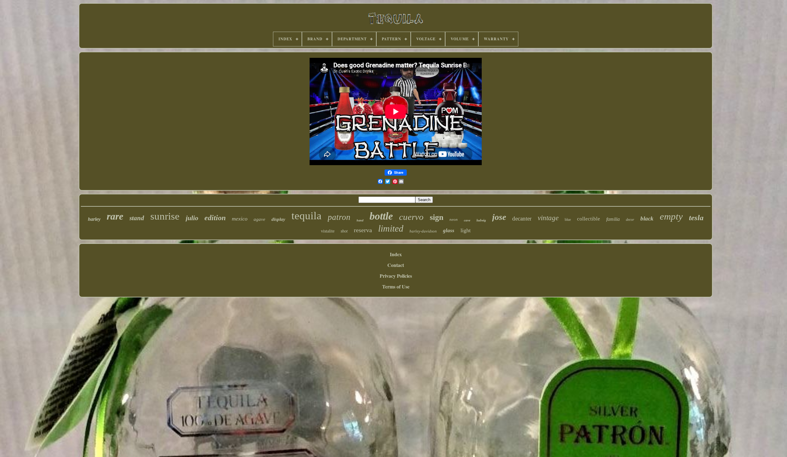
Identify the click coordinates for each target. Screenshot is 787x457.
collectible (588, 219)
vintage (548, 218)
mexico (239, 219)
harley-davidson (423, 231)
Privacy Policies (396, 275)
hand (360, 220)
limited (390, 228)
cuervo (411, 217)
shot (344, 231)
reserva (363, 230)
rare (115, 216)
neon (453, 219)
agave (259, 219)
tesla (696, 217)
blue (568, 219)
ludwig (481, 220)
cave (467, 220)
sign (436, 217)
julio (192, 218)
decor (630, 219)
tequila (306, 216)
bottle (381, 216)
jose (499, 217)
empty (671, 216)
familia (613, 219)
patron (339, 217)
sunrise (165, 216)
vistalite (327, 231)
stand (136, 218)
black (647, 218)
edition (215, 218)
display (278, 219)
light (466, 230)
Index (396, 254)
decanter (522, 218)
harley (94, 219)
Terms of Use (395, 286)
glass (448, 230)
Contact (395, 264)
